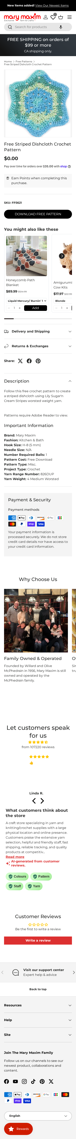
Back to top (38, 989)
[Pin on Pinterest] (38, 361)
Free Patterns (24, 61)
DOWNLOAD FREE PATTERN (38, 214)
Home (8, 61)
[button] (61, 27)
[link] (26, 256)
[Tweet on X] (20, 361)
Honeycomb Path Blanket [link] (20, 282)
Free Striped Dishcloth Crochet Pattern (28, 64)
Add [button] (35, 308)
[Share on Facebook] (29, 361)
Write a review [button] (38, 940)
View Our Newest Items (52, 5)
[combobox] (38, 27)
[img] (38, 742)
